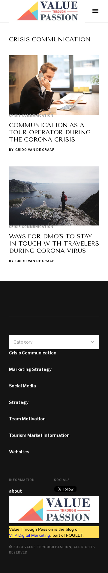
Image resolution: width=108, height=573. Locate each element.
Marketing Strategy (30, 369)
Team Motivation (27, 418)
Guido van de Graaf (34, 149)
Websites (19, 451)
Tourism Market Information (39, 435)
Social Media (22, 385)
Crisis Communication (31, 115)
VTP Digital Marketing (29, 535)
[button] (95, 11)
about (15, 491)
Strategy (18, 402)
